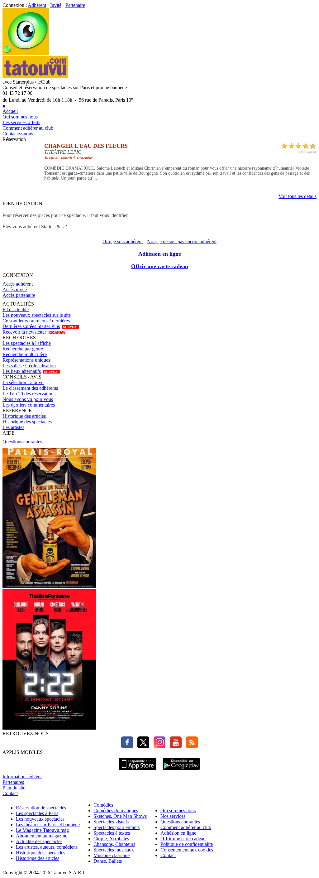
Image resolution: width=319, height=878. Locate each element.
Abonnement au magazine (41, 835)
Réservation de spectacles (41, 807)
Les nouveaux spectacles (40, 819)
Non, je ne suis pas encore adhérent (182, 241)
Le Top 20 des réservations (28, 393)
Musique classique (111, 855)
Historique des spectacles (27, 421)
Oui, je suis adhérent (122, 241)
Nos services (172, 816)
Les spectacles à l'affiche (26, 343)
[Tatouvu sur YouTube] (174, 746)
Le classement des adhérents (30, 388)
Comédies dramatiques (115, 810)
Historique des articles (24, 416)
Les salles (11, 365)
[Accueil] (25, 53)
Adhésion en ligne (159, 254)
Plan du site (13, 787)
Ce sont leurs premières (25, 320)
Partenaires (13, 782)
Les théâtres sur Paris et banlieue (48, 824)
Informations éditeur (22, 776)
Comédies (103, 805)
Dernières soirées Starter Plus (31, 326)
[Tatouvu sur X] (141, 746)
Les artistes (13, 427)
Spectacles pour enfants (116, 827)
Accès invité (14, 289)
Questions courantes (22, 441)
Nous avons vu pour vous (27, 399)
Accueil (10, 111)
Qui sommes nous (20, 116)
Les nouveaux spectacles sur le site (36, 315)
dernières (61, 320)
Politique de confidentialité (186, 844)
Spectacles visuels (111, 821)
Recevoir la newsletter (24, 332)
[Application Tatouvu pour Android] (181, 771)
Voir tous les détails (298, 196)
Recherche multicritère (24, 354)
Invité (55, 5)
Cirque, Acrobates (111, 838)
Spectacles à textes (111, 833)
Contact (10, 793)
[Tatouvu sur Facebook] (127, 746)
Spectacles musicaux (113, 849)
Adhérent (37, 5)
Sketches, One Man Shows (120, 816)
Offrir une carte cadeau (159, 266)
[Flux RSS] (190, 746)
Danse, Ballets (107, 861)
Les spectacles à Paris (37, 813)
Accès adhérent (17, 284)
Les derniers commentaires (28, 405)
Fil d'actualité (15, 309)
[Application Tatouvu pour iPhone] (138, 771)
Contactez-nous (17, 133)
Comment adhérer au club (27, 128)
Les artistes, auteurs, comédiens (47, 847)
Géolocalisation (40, 365)
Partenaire (75, 5)
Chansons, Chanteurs (114, 844)
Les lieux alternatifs (21, 371)
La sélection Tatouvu (23, 382)
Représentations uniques (26, 360)
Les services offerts (21, 122)
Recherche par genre (22, 348)
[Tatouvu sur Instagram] (157, 746)
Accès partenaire (18, 295)
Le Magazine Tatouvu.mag (42, 830)
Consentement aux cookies (186, 849)
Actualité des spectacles (39, 841)
